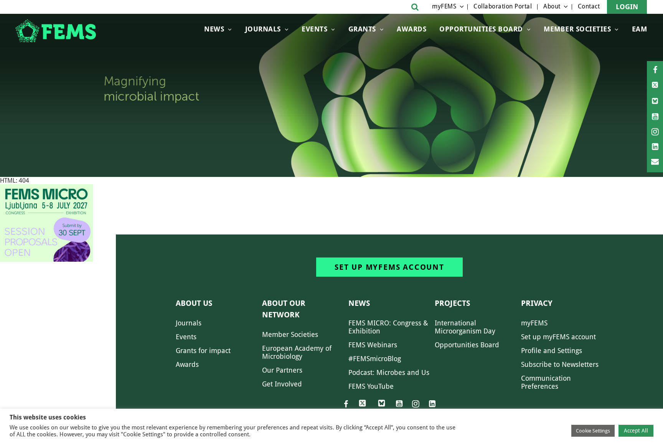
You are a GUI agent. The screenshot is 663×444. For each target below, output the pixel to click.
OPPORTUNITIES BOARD (481, 29)
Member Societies (577, 29)
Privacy (536, 303)
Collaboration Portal (502, 6)
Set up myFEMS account (389, 267)
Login (627, 7)
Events (314, 29)
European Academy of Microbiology (297, 352)
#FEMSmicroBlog (374, 359)
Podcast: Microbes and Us (388, 372)
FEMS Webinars (372, 345)
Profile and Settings (551, 351)
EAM (639, 29)
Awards (411, 29)
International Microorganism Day (465, 327)
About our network (283, 309)
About (552, 6)
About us (194, 303)
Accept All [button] (636, 430)
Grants (362, 29)
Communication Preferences (546, 382)
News (214, 29)
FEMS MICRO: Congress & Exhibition (388, 327)
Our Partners (282, 370)
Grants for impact (203, 351)
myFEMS (444, 6)
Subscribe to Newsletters (560, 364)
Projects (452, 303)
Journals (263, 29)
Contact (589, 6)
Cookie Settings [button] (593, 431)
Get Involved (282, 384)
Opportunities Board (467, 345)
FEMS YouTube (371, 386)
